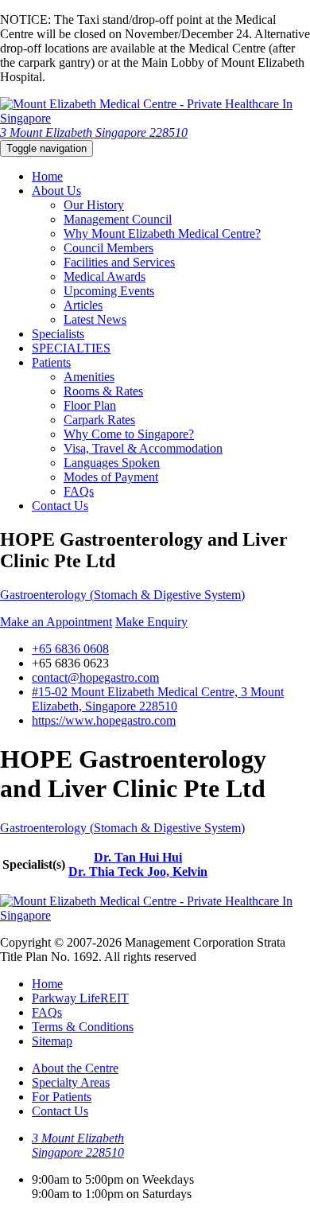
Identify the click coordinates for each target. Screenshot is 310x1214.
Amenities (89, 376)
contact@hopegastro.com (95, 677)
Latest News (95, 319)
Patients (51, 362)
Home (47, 176)
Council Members (108, 248)
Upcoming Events (109, 291)
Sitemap (52, 1041)
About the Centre (75, 1068)
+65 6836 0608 (70, 649)
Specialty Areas (71, 1082)
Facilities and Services (119, 262)
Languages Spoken (112, 462)
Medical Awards (104, 276)
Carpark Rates (99, 419)
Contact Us (60, 505)
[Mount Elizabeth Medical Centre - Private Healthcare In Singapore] (155, 118)
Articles (83, 305)
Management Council (118, 219)
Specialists (58, 333)
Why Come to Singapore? (129, 434)
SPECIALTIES (71, 348)
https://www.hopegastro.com (104, 720)
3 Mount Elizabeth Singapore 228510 (94, 132)
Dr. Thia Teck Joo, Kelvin (137, 871)
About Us (56, 190)
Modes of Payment (111, 477)
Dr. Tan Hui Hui (138, 857)
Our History (94, 205)
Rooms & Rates (103, 391)
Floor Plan (90, 405)
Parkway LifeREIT (80, 998)
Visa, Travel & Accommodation (143, 448)
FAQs (79, 491)
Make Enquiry (151, 621)
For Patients (61, 1096)
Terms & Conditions (83, 1026)
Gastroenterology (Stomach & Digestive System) (122, 594)
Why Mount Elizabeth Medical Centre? (162, 233)
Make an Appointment (56, 621)
